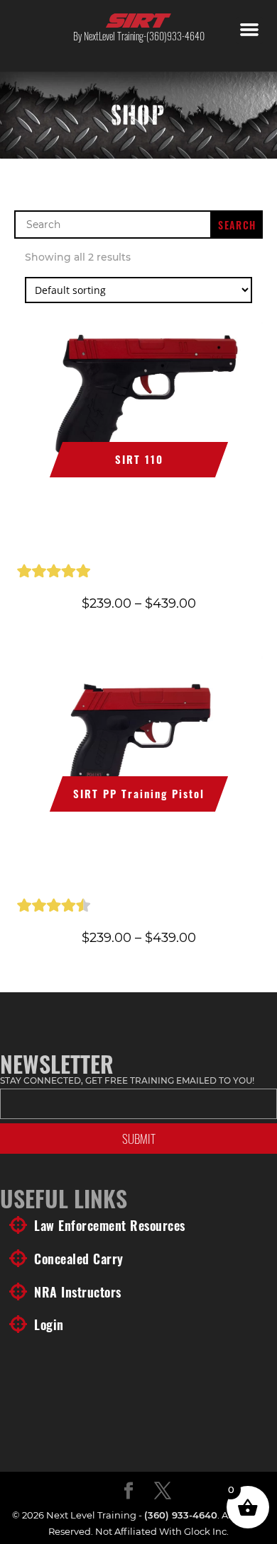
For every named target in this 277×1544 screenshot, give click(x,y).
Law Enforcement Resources (109, 1225)
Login (49, 1324)
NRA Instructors (77, 1292)
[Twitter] (162, 1491)
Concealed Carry (79, 1258)
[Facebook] (128, 1491)
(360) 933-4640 (180, 1515)
